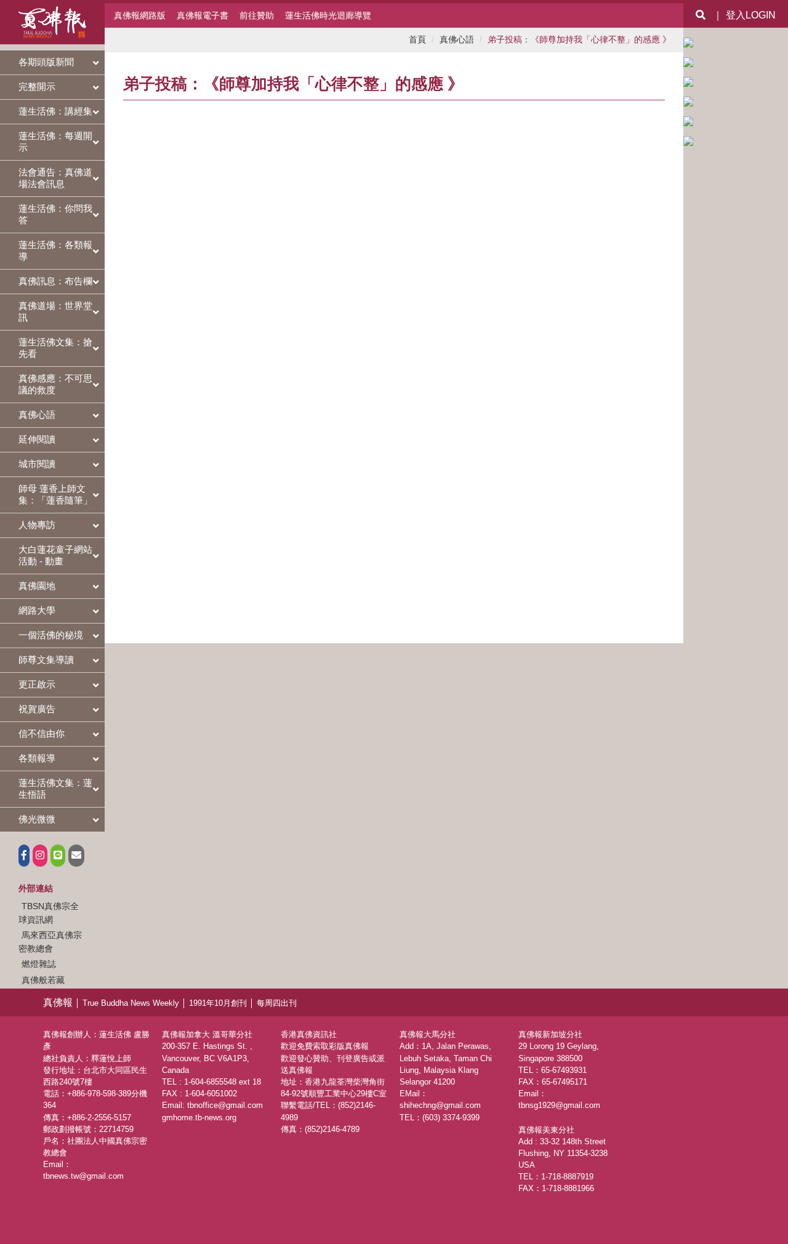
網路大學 (36, 610)
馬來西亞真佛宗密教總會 (50, 941)
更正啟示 (36, 684)
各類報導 (36, 758)
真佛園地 (36, 585)
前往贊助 (256, 15)
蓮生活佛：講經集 (55, 111)
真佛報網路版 (140, 15)
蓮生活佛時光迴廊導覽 (328, 15)
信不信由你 (41, 733)
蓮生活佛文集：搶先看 (55, 348)
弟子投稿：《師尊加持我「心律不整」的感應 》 (579, 39)
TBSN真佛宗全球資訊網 (48, 913)
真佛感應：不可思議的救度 (55, 384)
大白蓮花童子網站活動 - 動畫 (55, 555)
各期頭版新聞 (46, 62)
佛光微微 (36, 819)
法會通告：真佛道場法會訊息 (55, 178)
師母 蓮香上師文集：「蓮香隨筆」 (55, 494)
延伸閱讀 (36, 439)
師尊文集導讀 (46, 659)
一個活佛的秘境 (50, 635)
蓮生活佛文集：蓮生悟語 (55, 788)
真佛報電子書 (202, 15)
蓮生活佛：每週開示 (55, 141)
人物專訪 (36, 525)
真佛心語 (36, 414)
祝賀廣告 (36, 709)
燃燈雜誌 (39, 964)
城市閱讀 (36, 464)
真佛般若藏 (43, 980)
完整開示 (36, 86)
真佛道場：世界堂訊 (55, 311)
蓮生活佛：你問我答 (55, 214)
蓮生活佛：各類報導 (55, 250)
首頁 (417, 39)
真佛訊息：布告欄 (55, 281)
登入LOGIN (751, 15)
